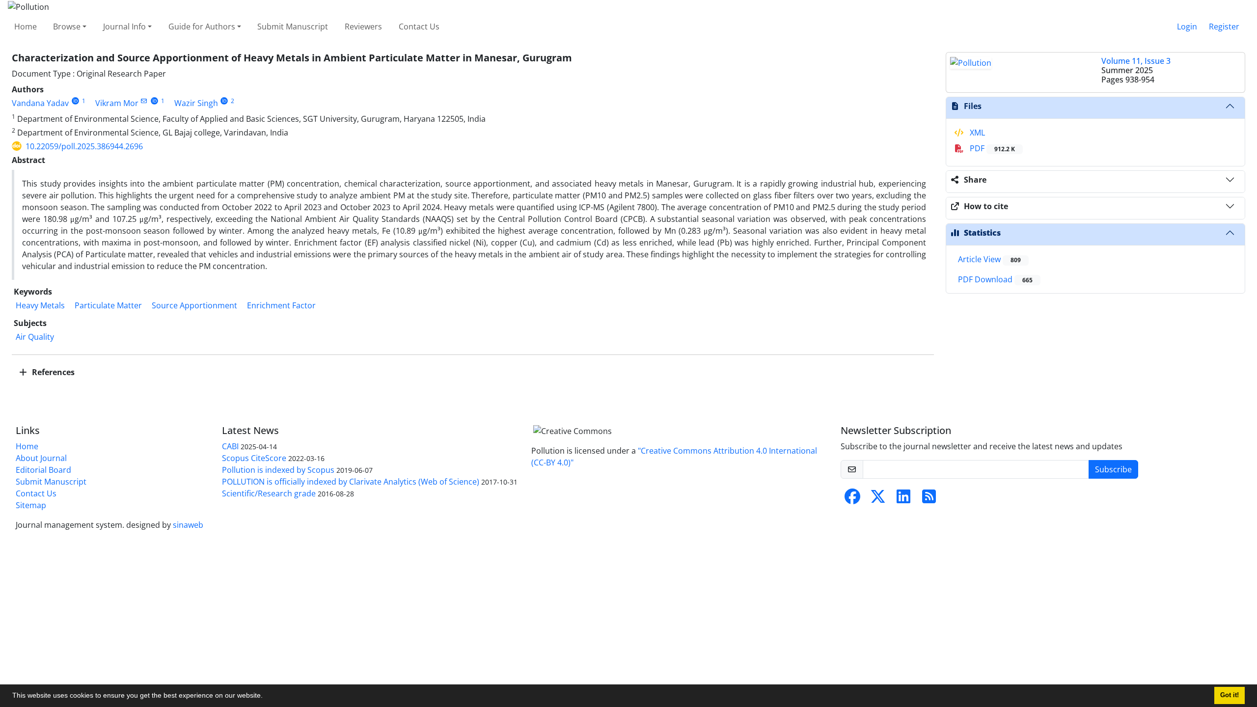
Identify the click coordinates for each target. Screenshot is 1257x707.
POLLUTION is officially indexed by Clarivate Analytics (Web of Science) (350, 481)
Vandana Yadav (40, 103)
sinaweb (188, 524)
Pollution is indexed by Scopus (278, 469)
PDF (991, 148)
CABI (230, 446)
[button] (266, 696)
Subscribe (1113, 469)
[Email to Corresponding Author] (144, 101)
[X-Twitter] (878, 499)
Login (1187, 26)
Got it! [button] (1229, 695)
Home (25, 26)
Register (1224, 26)
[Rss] (929, 499)
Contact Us (419, 26)
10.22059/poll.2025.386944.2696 (84, 146)
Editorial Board (43, 469)
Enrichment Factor (281, 305)
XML (976, 132)
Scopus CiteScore (254, 458)
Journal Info (124, 26)
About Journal (41, 458)
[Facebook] (852, 499)
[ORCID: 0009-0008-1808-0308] (224, 101)
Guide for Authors (201, 26)
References (52, 372)
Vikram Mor (116, 103)
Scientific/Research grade (269, 493)
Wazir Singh (196, 103)
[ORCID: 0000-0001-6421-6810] (75, 101)
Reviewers (363, 26)
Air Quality (35, 336)
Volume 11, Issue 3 (1136, 60)
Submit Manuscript (292, 26)
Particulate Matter (108, 305)
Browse (67, 26)
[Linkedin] (903, 499)
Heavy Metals (40, 305)
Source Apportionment (194, 305)
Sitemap (31, 505)
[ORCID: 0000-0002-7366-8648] (154, 101)
